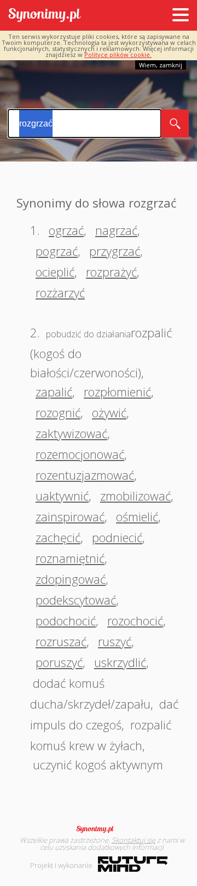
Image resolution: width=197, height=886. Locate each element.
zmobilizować (135, 495)
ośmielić (137, 516)
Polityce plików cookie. (118, 54)
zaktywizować (71, 433)
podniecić (117, 537)
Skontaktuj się (133, 840)
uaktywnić (62, 495)
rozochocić (135, 620)
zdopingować (71, 579)
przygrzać (114, 251)
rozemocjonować (80, 454)
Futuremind (132, 864)
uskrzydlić (120, 662)
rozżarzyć (60, 292)
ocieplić (55, 271)
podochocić (66, 620)
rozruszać (61, 641)
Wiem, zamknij (160, 65)
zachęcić (58, 537)
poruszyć (59, 662)
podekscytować (76, 599)
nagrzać (116, 230)
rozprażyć (111, 271)
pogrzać (57, 251)
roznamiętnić (70, 558)
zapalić (54, 391)
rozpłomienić (117, 391)
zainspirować (70, 516)
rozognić (58, 412)
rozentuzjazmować (85, 475)
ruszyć (114, 641)
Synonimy (98, 829)
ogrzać (66, 230)
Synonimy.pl (44, 15)
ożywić (109, 412)
